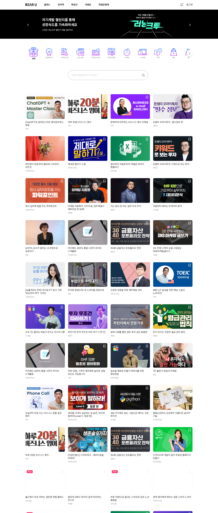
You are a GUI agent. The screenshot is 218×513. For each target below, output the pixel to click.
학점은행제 (104, 4)
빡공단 (74, 4)
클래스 (47, 4)
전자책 (61, 4)
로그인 (189, 4)
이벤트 (88, 4)
